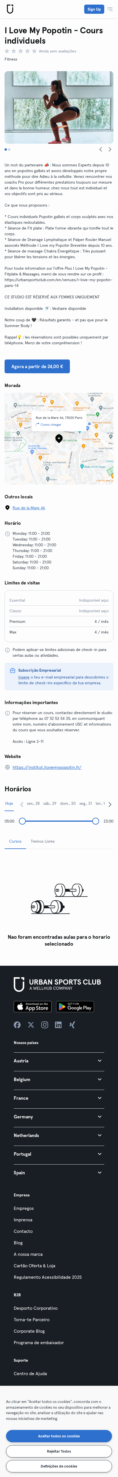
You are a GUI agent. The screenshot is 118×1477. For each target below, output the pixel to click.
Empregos (24, 1208)
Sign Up (94, 9)
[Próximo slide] (110, 149)
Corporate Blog (29, 1331)
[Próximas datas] (110, 804)
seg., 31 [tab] (85, 803)
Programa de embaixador (39, 1342)
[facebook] (17, 1024)
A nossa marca (28, 1254)
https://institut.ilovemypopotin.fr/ (47, 767)
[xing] (72, 1024)
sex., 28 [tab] (33, 803)
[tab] (6, 149)
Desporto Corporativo (36, 1308)
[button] (59, 1060)
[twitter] (30, 1024)
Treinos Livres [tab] (43, 841)
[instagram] (44, 1024)
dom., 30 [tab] (68, 803)
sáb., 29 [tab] (49, 803)
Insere (24, 677)
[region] (59, 1431)
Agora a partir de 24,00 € (37, 366)
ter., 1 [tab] (100, 803)
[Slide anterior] (100, 149)
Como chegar (51, 424)
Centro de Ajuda (30, 1373)
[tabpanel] (59, 901)
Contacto (23, 1231)
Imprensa (23, 1220)
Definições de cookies (59, 1466)
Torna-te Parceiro (32, 1319)
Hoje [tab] (9, 803)
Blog (18, 1242)
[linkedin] (58, 1024)
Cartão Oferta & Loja (34, 1265)
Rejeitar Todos (59, 1451)
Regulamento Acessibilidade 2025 (48, 1277)
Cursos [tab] (15, 841)
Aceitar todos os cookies (59, 1436)
